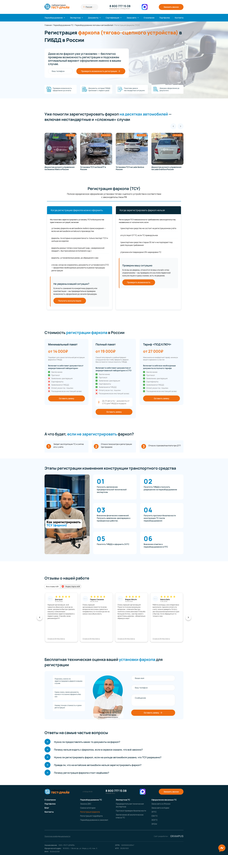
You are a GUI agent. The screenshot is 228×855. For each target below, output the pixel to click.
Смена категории (87, 807)
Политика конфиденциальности (57, 836)
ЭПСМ (154, 824)
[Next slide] (180, 126)
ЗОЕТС (154, 820)
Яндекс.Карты (72, 586)
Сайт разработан (168, 836)
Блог (47, 807)
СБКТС (154, 816)
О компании (149, 17)
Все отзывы (52, 586)
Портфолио (164, 17)
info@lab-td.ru (110, 793)
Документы (93, 17)
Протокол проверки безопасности (131, 810)
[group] (61, 152)
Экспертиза (75, 17)
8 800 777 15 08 (120, 6)
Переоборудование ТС (91, 799)
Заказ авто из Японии (160, 803)
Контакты (179, 17)
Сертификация (112, 17)
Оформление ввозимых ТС (164, 799)
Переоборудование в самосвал (94, 820)
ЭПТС (154, 812)
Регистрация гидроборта (91, 816)
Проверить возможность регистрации (99, 71)
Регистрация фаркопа (90, 812)
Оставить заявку (66, 398)
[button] (40, 617)
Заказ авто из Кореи (160, 807)
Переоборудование (54, 17)
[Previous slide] (173, 126)
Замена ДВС (85, 803)
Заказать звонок (171, 7)
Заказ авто (131, 17)
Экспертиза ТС (123, 799)
